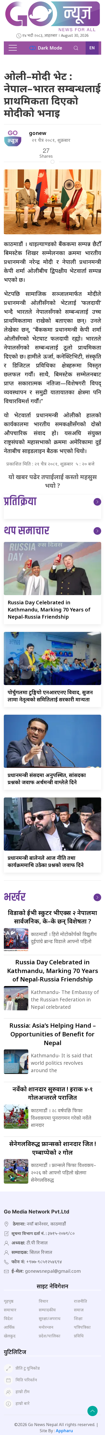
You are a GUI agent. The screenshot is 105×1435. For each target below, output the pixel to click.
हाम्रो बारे (23, 1403)
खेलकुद (10, 1336)
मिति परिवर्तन (26, 1380)
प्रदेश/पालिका (49, 1336)
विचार (43, 1301)
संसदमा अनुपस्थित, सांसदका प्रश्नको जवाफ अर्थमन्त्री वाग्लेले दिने (47, 779)
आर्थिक (9, 1327)
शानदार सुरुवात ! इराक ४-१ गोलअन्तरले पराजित (52, 1093)
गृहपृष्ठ (9, 1301)
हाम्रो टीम (23, 1392)
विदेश (8, 1318)
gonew (37, 133)
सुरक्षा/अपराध (49, 1318)
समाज (79, 1310)
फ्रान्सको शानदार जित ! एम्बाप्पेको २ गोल (52, 1147)
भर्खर (14, 897)
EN (92, 48)
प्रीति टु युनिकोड (28, 1368)
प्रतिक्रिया (20, 502)
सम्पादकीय (47, 1310)
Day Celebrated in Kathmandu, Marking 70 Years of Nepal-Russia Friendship (49, 609)
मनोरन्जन (46, 1327)
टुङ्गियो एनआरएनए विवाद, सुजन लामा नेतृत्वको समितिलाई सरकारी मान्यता (50, 696)
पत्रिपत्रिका (82, 1327)
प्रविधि (79, 1336)
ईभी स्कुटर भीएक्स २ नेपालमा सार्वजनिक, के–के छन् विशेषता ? (52, 916)
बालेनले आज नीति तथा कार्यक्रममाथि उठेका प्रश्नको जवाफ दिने (46, 861)
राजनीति (80, 1301)
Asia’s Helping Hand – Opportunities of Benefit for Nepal (52, 1034)
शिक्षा (78, 1318)
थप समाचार (26, 531)
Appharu (64, 1430)
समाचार (10, 1310)
